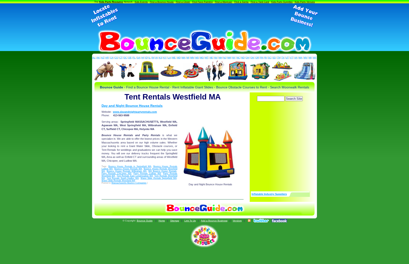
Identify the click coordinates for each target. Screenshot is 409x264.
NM (229, 57)
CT (120, 57)
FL (134, 57)
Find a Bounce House (162, 1)
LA (169, 57)
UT (287, 57)
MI (188, 57)
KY (165, 57)
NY (234, 57)
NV (216, 57)
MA (183, 57)
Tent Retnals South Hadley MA (123, 178)
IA (156, 57)
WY (315, 57)
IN (153, 57)
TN (278, 57)
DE (130, 57)
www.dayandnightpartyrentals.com (135, 111)
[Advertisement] (204, 16)
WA (300, 57)
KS (160, 57)
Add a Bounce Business (214, 220)
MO (202, 57)
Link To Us (190, 220)
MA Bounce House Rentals (162, 171)
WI (310, 57)
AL (93, 57)
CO (116, 57)
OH (247, 57)
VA (295, 57)
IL (149, 57)
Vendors (237, 220)
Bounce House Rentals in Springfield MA (129, 166)
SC (269, 57)
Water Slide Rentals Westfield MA (118, 180)
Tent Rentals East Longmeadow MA (135, 176)
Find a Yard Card (260, 1)
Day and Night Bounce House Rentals (132, 106)
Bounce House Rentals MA (128, 169)
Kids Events (141, 1)
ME (174, 57)
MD (179, 57)
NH (220, 57)
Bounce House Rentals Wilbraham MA (127, 171)
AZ (102, 57)
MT (206, 57)
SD (274, 57)
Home (162, 220)
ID (146, 57)
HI (143, 57)
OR (257, 57)
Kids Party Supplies (282, 1)
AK (98, 57)
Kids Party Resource (111, 1)
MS (197, 57)
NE (211, 57)
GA (138, 57)
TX (283, 57)
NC (238, 57)
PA (261, 57)
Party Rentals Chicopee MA (116, 173)
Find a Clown (183, 1)
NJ (224, 57)
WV (305, 57)
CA (111, 57)
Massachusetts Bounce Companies (129, 183)
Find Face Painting (202, 1)
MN (192, 57)
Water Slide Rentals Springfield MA (159, 178)
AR (107, 57)
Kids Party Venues (305, 1)
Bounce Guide (145, 220)
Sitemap (174, 220)
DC (125, 57)
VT (291, 57)
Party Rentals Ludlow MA (147, 173)
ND (243, 57)
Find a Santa (241, 1)
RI (265, 57)
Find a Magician (223, 1)
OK (252, 57)
